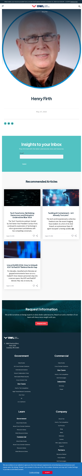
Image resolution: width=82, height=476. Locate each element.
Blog (61, 429)
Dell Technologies (61, 378)
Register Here (74, 1)
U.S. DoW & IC (22, 402)
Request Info (41, 323)
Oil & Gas (61, 386)
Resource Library (21, 429)
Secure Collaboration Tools (21, 373)
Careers (61, 439)
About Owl (61, 419)
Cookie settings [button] (34, 472)
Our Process (61, 425)
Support (61, 446)
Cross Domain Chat (21, 380)
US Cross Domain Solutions (21, 366)
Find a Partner (61, 457)
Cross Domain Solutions (61, 366)
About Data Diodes (21, 423)
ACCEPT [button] (47, 472)
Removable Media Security (21, 376)
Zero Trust (21, 395)
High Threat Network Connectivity (22, 391)
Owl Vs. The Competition (21, 388)
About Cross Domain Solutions (21, 426)
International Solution (22, 369)
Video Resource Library (21, 433)
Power (61, 389)
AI (21, 398)
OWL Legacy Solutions (61, 442)
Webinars (61, 436)
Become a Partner (61, 454)
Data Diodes (21, 363)
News (61, 432)
